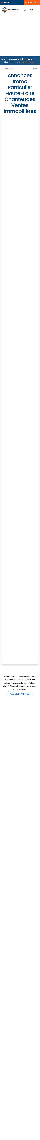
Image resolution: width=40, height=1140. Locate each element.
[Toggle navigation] (37, 10)
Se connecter (33, 3)
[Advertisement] (20, 35)
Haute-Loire (27, 59)
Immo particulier (13, 59)
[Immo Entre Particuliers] (10, 10)
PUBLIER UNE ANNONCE (19, 694)
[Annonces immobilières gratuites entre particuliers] (2, 59)
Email (6, 3)
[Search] (25, 10)
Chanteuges (9, 62)
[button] (32, 10)
